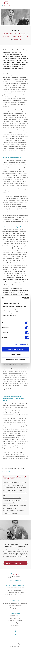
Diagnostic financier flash (15, 605)
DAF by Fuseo (15, 600)
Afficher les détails (20, 344)
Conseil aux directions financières (15, 585)
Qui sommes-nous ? (15, 615)
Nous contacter (15, 625)
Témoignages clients (15, 608)
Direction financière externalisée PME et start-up (15, 603)
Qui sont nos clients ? (15, 618)
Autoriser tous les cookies (15, 349)
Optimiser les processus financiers (15, 587)
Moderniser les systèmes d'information (15, 595)
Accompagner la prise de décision (15, 592)
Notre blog (15, 623)
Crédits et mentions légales (15, 643)
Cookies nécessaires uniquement (15, 359)
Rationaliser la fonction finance (15, 590)
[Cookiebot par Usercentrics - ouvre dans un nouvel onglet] (22, 298)
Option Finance (6, 471)
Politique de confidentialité (15, 646)
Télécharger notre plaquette (15, 620)
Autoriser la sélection (15, 354)
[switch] (27, 327)
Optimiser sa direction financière (12, 498)
